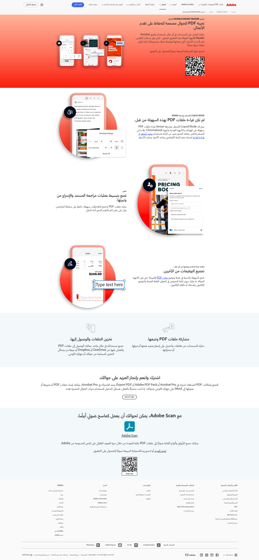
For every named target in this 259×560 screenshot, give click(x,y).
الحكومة (148, 499)
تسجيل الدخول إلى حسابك (55, 491)
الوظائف (60, 499)
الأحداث (61, 503)
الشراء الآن (78, 4)
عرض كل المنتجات (232, 523)
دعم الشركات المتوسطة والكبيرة (98, 507)
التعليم (148, 491)
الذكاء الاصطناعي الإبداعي (230, 491)
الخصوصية (84, 555)
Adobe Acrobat (187, 4)
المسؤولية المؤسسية (57, 511)
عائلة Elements (232, 515)
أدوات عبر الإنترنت (134, 4)
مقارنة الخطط (150, 4)
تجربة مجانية (93, 4)
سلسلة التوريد (59, 519)
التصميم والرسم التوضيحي (230, 499)
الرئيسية (233, 12)
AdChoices (26, 555)
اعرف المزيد (160, 451)
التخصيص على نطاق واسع (186, 491)
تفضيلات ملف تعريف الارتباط (60, 555)
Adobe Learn (102, 503)
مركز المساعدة (103, 491)
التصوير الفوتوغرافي (232, 495)
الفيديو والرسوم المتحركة (230, 503)
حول (62, 495)
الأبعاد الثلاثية (233, 511)
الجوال (163, 4)
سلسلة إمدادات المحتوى (187, 495)
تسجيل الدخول (31, 4)
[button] (41, 4)
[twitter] (206, 555)
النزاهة (61, 527)
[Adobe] (231, 4)
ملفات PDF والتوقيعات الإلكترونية (212, 4)
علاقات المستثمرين (58, 515)
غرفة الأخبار (60, 507)
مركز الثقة (60, 523)
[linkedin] (201, 555)
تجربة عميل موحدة (188, 499)
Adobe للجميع (59, 531)
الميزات (174, 4)
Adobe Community (100, 499)
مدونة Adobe (59, 535)
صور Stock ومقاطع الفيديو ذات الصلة (226, 519)
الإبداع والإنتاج (190, 503)
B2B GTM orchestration (185, 507)
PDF (235, 507)
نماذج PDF (162, 278)
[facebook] (217, 555)
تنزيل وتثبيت (103, 495)
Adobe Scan (130, 436)
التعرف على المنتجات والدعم (113, 4)
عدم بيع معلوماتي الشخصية (42, 555)
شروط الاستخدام (74, 555)
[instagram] (211, 555)
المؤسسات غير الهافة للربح (143, 495)
